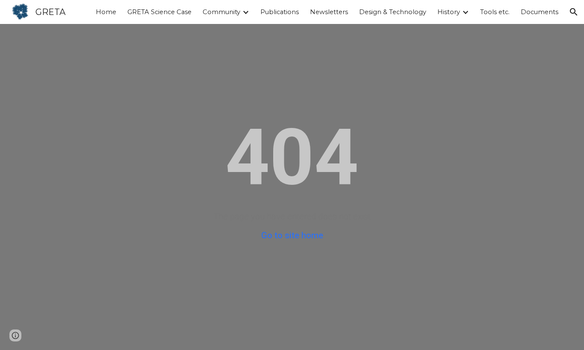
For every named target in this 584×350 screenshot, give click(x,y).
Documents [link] (539, 12)
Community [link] (221, 12)
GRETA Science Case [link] (159, 12)
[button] (573, 12)
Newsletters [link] (329, 12)
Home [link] (106, 12)
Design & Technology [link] (392, 12)
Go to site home (292, 235)
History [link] (448, 12)
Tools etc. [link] (495, 12)
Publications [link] (279, 12)
